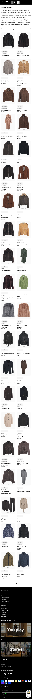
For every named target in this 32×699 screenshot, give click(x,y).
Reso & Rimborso (5, 597)
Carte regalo (4, 608)
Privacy (3, 662)
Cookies (3, 664)
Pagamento (4, 599)
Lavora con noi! (5, 610)
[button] (3, 2)
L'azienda (3, 612)
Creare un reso (5, 601)
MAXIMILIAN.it (13, 697)
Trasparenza (4, 616)
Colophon (3, 614)
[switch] (28, 697)
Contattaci (3, 593)
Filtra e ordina (16, 29)
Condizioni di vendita (6, 666)
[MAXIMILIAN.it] (16, 2)
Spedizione (4, 595)
